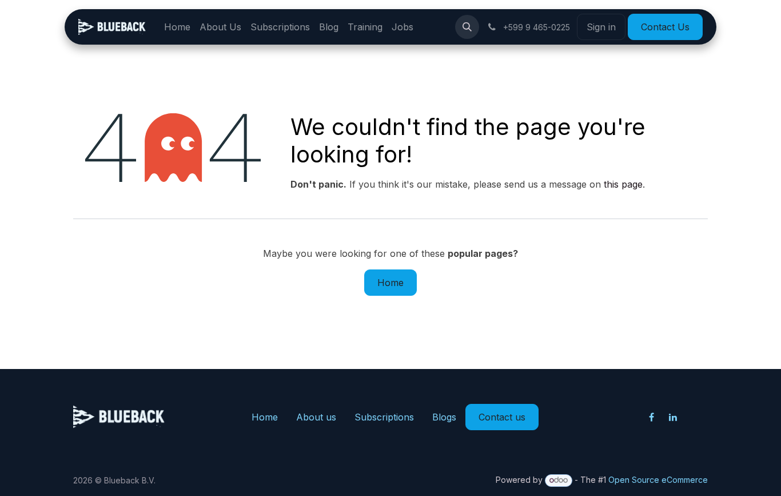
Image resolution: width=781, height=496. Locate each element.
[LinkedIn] (673, 417)
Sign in (601, 27)
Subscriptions (384, 417)
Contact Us (665, 27)
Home (390, 282)
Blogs (444, 417)
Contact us (502, 417)
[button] (467, 27)
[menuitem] (177, 26)
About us (316, 417)
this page (623, 184)
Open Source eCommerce (658, 480)
